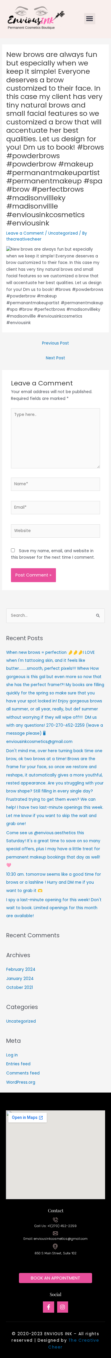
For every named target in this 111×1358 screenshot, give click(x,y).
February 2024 (21, 969)
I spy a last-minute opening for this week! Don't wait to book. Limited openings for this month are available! (54, 908)
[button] (89, 18)
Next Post (55, 358)
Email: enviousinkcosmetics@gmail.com (55, 1239)
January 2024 (20, 978)
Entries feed (18, 1064)
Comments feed (23, 1073)
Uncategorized (63, 233)
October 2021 (19, 987)
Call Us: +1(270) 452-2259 (55, 1226)
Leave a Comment (25, 233)
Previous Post (55, 343)
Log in (12, 1055)
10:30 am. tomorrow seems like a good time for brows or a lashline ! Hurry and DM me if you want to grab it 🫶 (53, 882)
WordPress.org (20, 1082)
